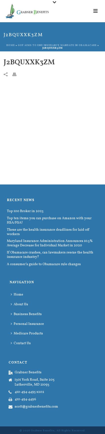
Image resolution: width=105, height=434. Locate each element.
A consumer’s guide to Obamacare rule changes (44, 264)
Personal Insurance (29, 324)
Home (10, 45)
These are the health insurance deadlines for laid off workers (48, 232)
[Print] (16, 74)
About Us (21, 304)
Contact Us (22, 343)
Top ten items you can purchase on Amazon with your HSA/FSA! (49, 220)
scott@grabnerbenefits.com (36, 407)
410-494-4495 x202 (29, 392)
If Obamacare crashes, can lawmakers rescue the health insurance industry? (50, 255)
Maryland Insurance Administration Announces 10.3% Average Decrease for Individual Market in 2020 (50, 243)
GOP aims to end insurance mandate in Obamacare (57, 45)
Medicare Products (28, 333)
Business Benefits (28, 314)
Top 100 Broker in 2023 (25, 211)
